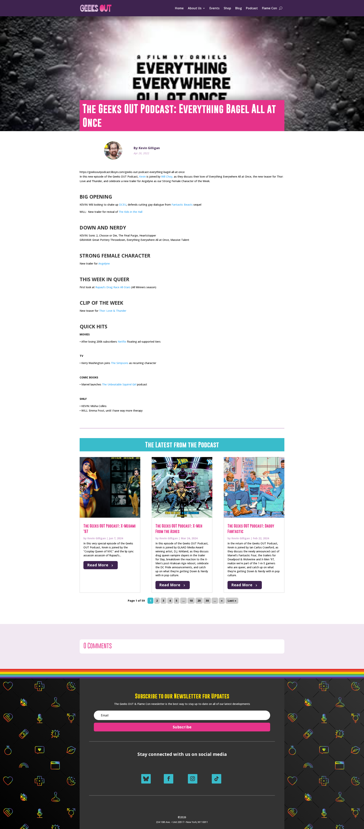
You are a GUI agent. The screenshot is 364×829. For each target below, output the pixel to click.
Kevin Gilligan (96, 538)
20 (199, 600)
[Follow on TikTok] (216, 779)
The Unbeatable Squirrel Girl (119, 384)
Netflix (122, 341)
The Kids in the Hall (130, 212)
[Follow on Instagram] (192, 779)
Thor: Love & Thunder (112, 310)
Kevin (142, 176)
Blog (238, 8)
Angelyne (104, 263)
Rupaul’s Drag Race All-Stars (112, 287)
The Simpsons (119, 363)
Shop (227, 8)
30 (207, 600)
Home (179, 8)
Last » (232, 600)
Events (214, 8)
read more (97, 565)
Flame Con (269, 8)
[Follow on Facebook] (168, 779)
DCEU (122, 204)
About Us (195, 8)
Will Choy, (167, 176)
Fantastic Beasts (182, 204)
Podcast (252, 8)
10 (191, 600)
